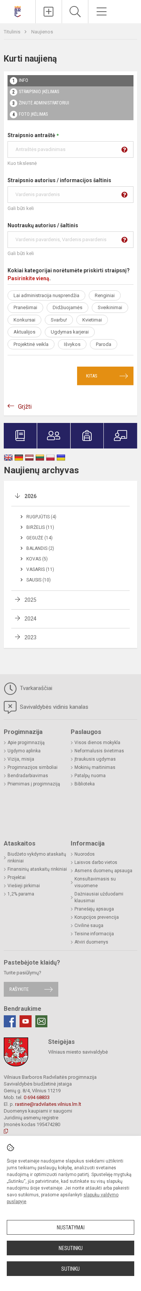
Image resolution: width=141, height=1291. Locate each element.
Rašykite (19, 989)
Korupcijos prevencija (96, 917)
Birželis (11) (40, 527)
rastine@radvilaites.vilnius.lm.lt (48, 1104)
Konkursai (24, 320)
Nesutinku (71, 1248)
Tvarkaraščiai (35, 688)
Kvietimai (92, 320)
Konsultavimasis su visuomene (95, 882)
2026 (30, 496)
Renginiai (105, 295)
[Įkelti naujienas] (49, 11)
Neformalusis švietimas (99, 750)
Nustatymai (71, 1228)
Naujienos (42, 32)
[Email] (41, 1021)
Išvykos (72, 344)
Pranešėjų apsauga (94, 909)
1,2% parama (21, 894)
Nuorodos (84, 854)
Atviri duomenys (91, 942)
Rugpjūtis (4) (41, 516)
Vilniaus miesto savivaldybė (78, 1052)
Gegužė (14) (39, 538)
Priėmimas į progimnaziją (34, 784)
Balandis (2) (40, 548)
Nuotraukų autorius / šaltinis (43, 225)
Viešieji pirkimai (24, 885)
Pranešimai (25, 307)
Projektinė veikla (31, 344)
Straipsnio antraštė (33, 135)
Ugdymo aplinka (24, 750)
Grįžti (25, 406)
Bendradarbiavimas (28, 775)
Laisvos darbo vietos (95, 862)
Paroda (103, 344)
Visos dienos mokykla (97, 742)
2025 (30, 600)
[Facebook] (10, 1021)
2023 (30, 637)
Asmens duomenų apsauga (103, 870)
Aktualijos (24, 332)
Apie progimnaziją (26, 742)
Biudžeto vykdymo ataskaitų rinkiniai (37, 858)
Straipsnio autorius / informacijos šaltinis (59, 180)
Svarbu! (59, 320)
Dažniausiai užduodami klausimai (98, 897)
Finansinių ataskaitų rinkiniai (37, 869)
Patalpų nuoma (90, 775)
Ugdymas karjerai (70, 332)
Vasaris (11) (40, 569)
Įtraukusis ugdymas (95, 759)
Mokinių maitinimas (94, 767)
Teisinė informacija (94, 933)
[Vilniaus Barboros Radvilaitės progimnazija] (17, 10)
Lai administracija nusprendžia (46, 295)
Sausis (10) (38, 580)
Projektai (17, 877)
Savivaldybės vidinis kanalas (53, 707)
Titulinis (12, 32)
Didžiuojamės (67, 307)
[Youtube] (26, 1021)
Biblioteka (84, 784)
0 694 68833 (37, 1097)
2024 (30, 619)
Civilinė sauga (88, 925)
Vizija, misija (21, 759)
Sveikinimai (110, 307)
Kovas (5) (37, 559)
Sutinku (70, 1269)
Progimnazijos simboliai (33, 767)
